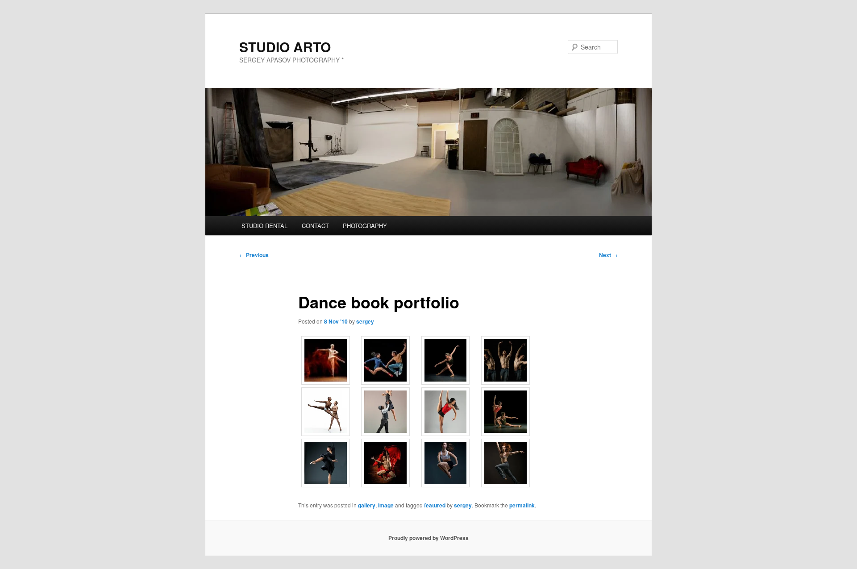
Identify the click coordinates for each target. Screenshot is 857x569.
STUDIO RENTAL (264, 225)
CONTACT (315, 225)
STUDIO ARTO (285, 46)
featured (434, 505)
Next (608, 255)
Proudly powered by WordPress (428, 538)
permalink (522, 505)
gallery (366, 505)
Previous (254, 255)
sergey (365, 321)
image (386, 505)
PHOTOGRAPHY (365, 225)
